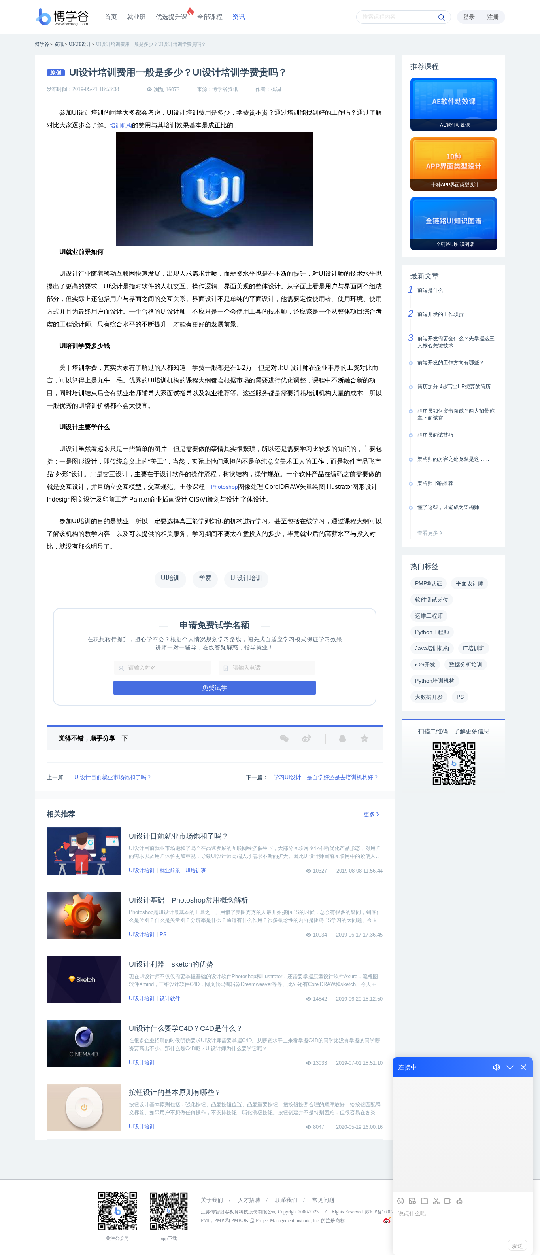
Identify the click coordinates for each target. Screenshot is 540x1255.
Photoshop (224, 487)
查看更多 (428, 533)
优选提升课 (171, 16)
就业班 (136, 16)
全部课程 (210, 16)
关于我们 (212, 1200)
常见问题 (323, 1200)
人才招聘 (249, 1200)
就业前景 (170, 870)
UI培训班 (195, 870)
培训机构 (121, 126)
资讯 (238, 16)
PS (163, 934)
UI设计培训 (142, 870)
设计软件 (170, 998)
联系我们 (286, 1200)
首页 (110, 16)
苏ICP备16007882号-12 (388, 1212)
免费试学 (214, 687)
